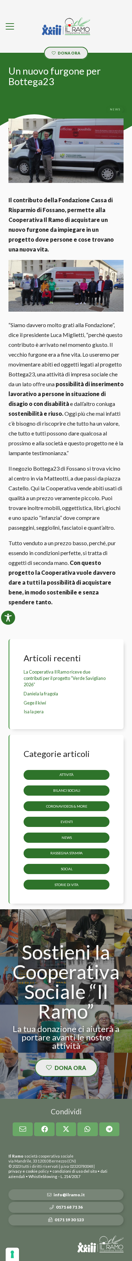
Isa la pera (34, 711)
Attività (66, 774)
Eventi (67, 822)
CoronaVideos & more (66, 806)
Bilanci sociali (66, 790)
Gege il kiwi (35, 703)
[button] (10, 26)
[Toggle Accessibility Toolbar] (8, 617)
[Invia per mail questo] (23, 1129)
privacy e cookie (23, 1171)
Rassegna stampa (66, 853)
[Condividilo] (44, 1129)
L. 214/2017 (70, 1176)
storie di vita (66, 885)
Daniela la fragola (41, 693)
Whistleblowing (43, 1176)
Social (67, 869)
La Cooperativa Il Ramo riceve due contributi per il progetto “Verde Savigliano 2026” (65, 678)
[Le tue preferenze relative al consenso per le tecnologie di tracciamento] (12, 1254)
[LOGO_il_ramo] (66, 26)
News (67, 837)
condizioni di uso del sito (74, 1171)
